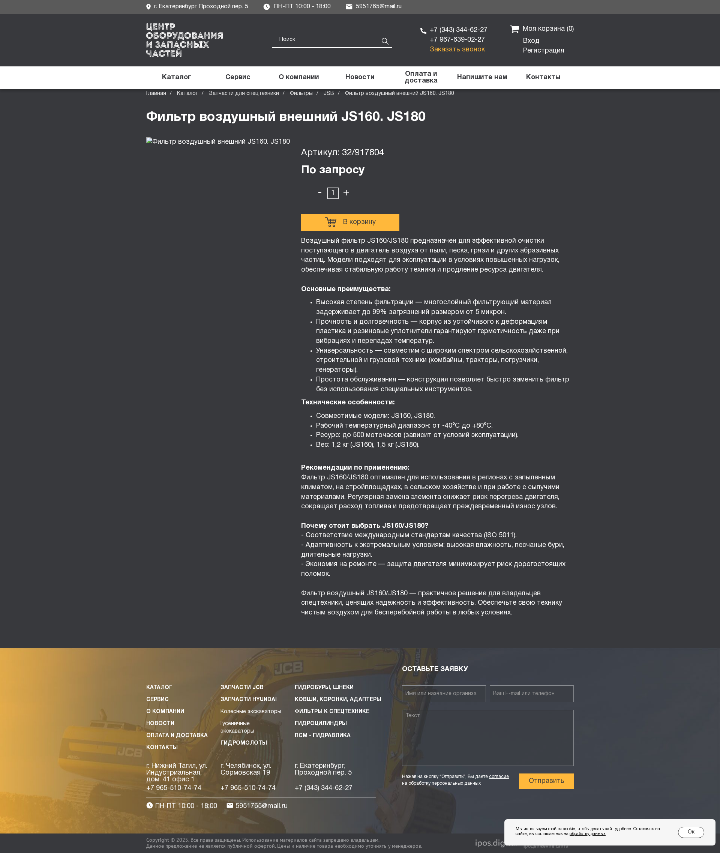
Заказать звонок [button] (457, 50)
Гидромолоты (243, 743)
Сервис (157, 699)
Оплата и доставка (177, 735)
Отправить (546, 781)
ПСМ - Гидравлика (323, 735)
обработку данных (588, 834)
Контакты (162, 747)
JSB (329, 93)
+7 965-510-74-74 (173, 788)
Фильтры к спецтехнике (332, 711)
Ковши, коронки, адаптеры (338, 699)
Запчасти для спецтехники (244, 93)
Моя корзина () (548, 29)
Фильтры (301, 93)
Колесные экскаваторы (250, 711)
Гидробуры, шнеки (324, 687)
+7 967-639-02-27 (457, 40)
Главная (156, 93)
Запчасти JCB (242, 687)
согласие (499, 777)
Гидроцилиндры (321, 723)
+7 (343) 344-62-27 (459, 30)
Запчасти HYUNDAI (248, 699)
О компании (165, 711)
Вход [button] (531, 41)
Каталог (187, 93)
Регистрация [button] (543, 51)
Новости (160, 723)
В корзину (359, 222)
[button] (482, 77)
